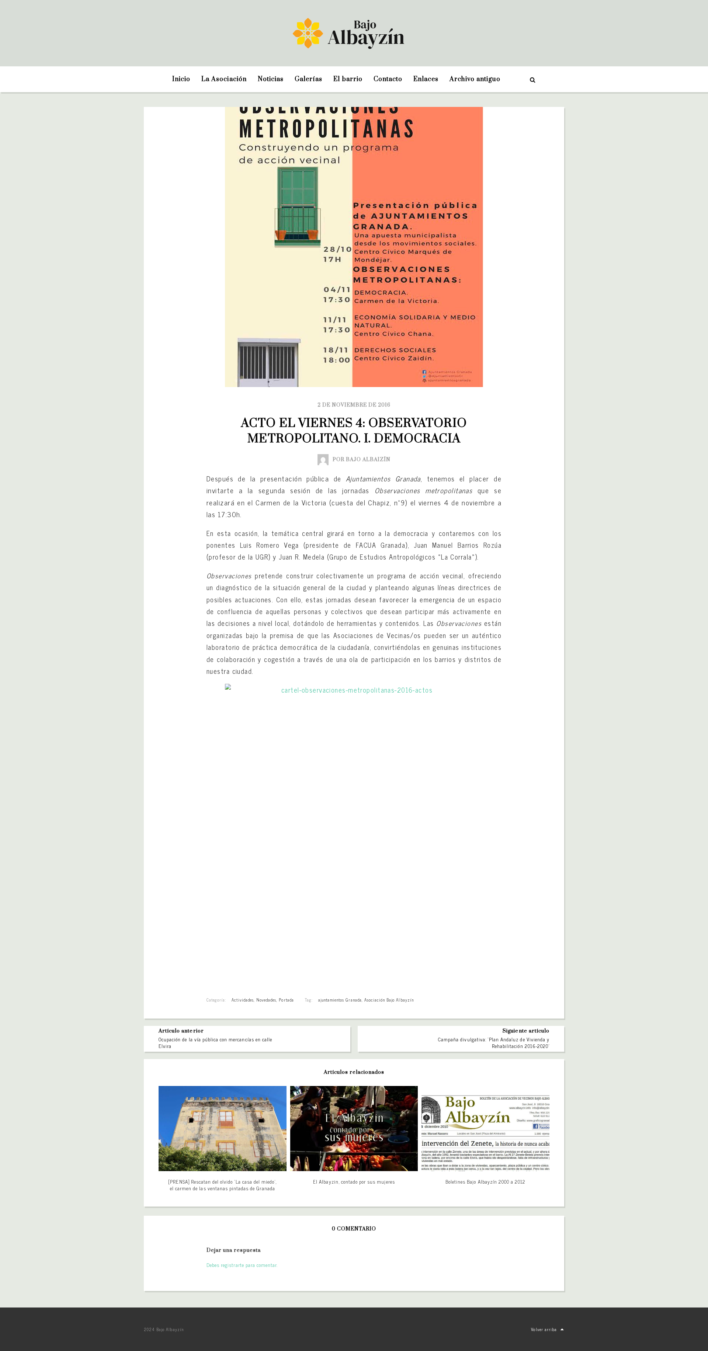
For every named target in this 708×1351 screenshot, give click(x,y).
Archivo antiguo (475, 79)
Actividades (242, 999)
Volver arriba (544, 1329)
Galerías (308, 79)
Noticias (271, 79)
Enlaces (425, 79)
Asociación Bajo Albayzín (389, 999)
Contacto (388, 79)
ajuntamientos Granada (340, 999)
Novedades (266, 999)
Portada (286, 999)
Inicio (181, 79)
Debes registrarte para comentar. (242, 1265)
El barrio (347, 79)
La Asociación (224, 79)
